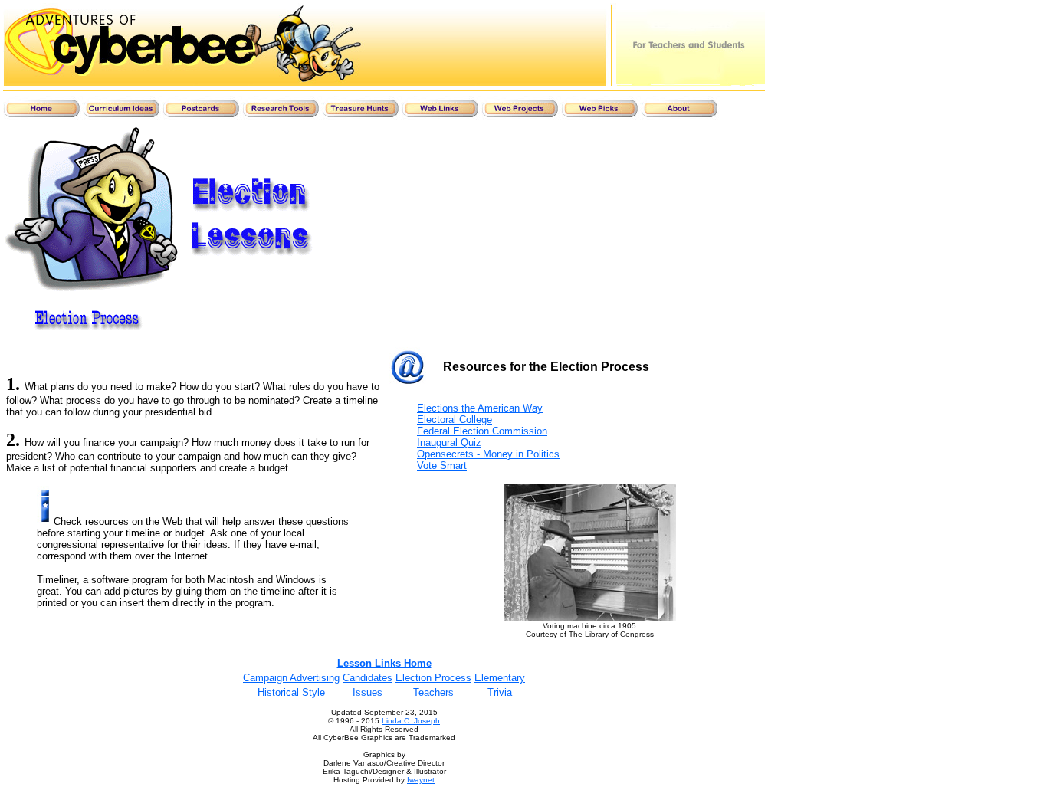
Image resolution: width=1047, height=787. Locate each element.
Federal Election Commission (482, 431)
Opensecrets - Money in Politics (488, 454)
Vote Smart (442, 465)
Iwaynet (421, 780)
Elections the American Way (480, 408)
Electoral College (454, 419)
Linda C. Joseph (411, 720)
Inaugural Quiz (449, 442)
